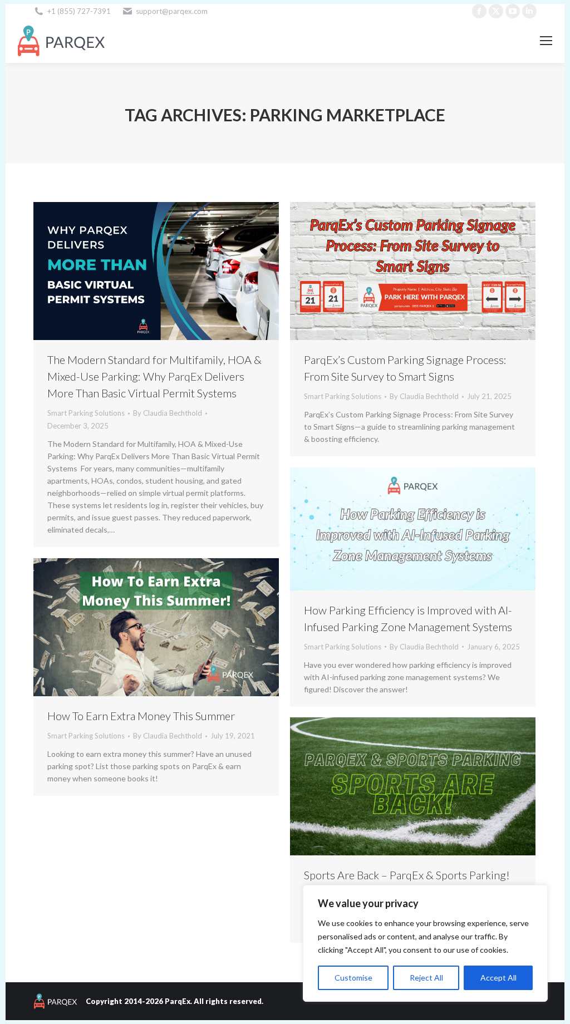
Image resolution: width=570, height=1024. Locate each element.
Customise (353, 977)
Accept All (498, 977)
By (167, 412)
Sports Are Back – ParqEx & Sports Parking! (407, 875)
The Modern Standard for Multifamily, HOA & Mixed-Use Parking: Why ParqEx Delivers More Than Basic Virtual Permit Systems (154, 376)
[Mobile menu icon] (546, 40)
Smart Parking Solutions (86, 412)
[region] (425, 943)
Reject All (426, 977)
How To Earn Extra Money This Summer (141, 715)
